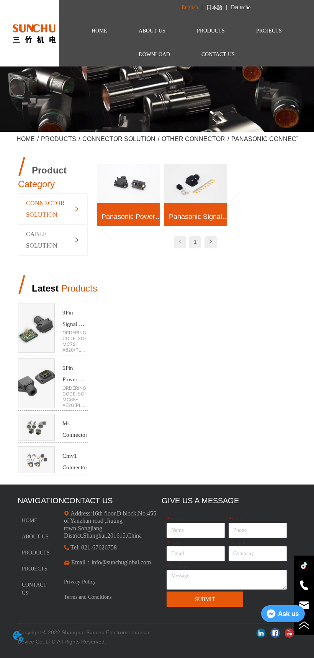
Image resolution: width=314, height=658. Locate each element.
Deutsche (240, 7)
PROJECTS (269, 31)
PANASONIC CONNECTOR (270, 139)
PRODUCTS (211, 31)
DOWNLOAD (154, 54)
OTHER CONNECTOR (193, 139)
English (190, 7)
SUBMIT (205, 599)
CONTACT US (218, 54)
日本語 (214, 7)
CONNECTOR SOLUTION (118, 139)
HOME (99, 31)
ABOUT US (152, 31)
